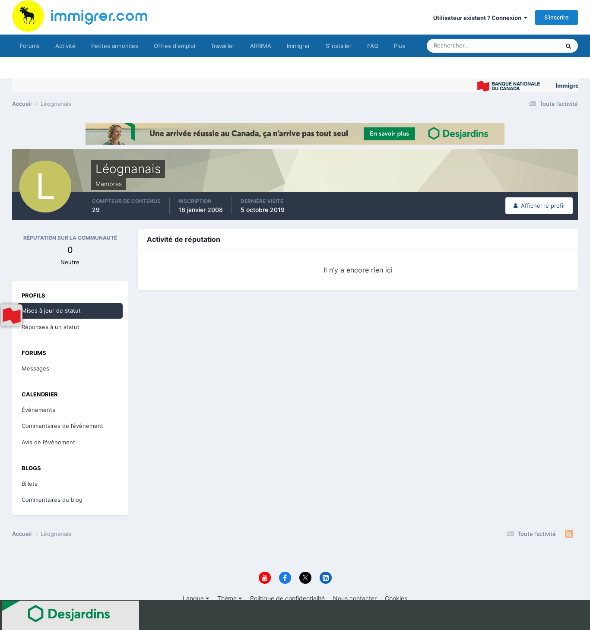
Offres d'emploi (174, 45)
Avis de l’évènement (48, 442)
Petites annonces (114, 45)
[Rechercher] (568, 46)
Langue (194, 598)
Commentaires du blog (52, 499)
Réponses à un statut (50, 326)
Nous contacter (355, 598)
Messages (35, 368)
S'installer (339, 45)
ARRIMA (260, 45)
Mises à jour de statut (521, 45)
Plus (399, 45)
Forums (30, 45)
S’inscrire (556, 17)
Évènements (38, 409)
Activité (65, 45)
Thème (227, 598)
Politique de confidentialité (287, 598)
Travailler (223, 45)
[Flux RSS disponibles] (569, 534)
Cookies (396, 598)
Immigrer (298, 45)
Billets (30, 483)
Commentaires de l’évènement (62, 425)
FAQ (372, 45)
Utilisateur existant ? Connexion (478, 17)
